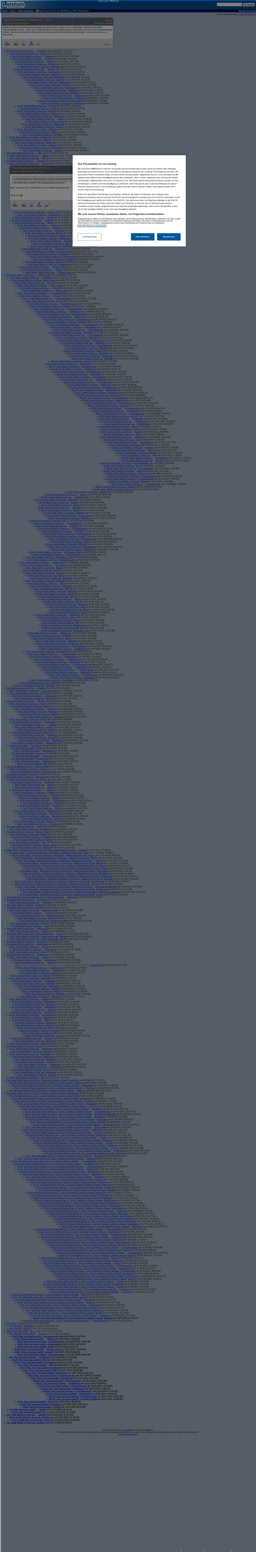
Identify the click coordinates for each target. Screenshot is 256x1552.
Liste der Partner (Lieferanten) (92, 226)
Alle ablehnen (142, 237)
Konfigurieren (89, 237)
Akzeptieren (169, 237)
